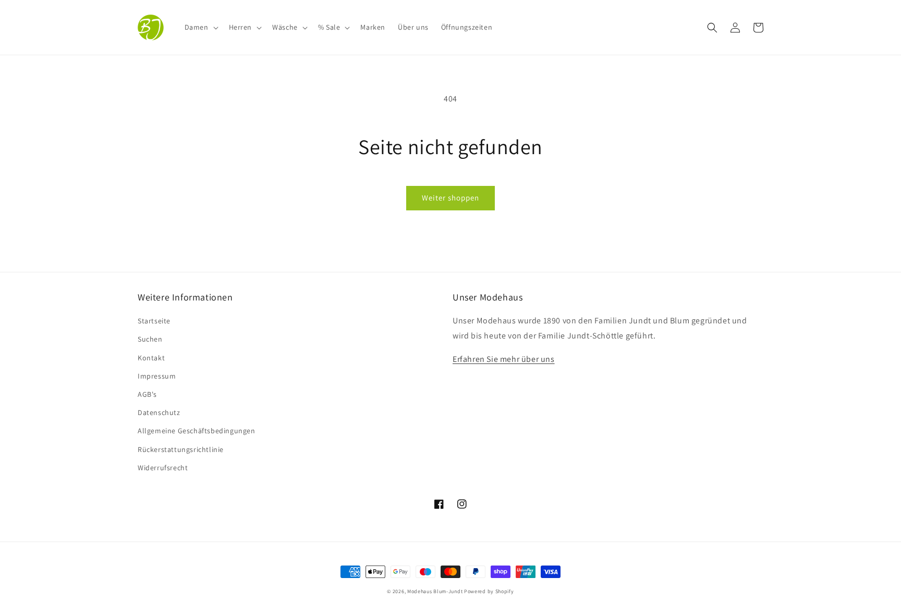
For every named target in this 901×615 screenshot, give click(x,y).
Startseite (154, 320)
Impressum (157, 376)
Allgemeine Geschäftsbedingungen (196, 430)
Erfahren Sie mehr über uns (504, 359)
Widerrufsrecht (163, 467)
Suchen (150, 339)
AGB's (147, 394)
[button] (200, 27)
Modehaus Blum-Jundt (434, 591)
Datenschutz (159, 412)
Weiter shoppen (450, 198)
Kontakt (151, 357)
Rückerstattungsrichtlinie (181, 449)
